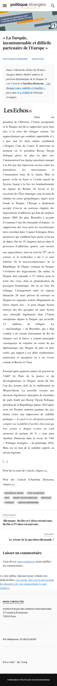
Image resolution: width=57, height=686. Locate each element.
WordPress (43, 680)
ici (45, 470)
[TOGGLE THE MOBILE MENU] (5, 5)
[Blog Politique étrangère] (28, 5)
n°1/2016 (25, 92)
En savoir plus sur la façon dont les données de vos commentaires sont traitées (27, 584)
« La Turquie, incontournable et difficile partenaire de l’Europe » (27, 42)
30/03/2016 (38, 59)
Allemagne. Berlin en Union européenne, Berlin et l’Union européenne (28, 522)
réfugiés (46, 498)
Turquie (9, 502)
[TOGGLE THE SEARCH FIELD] (52, 5)
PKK (7, 498)
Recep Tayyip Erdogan (25, 498)
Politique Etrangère (15, 59)
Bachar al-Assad (14, 493)
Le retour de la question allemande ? (31, 539)
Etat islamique (36, 493)
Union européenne (28, 502)
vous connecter (26, 561)
